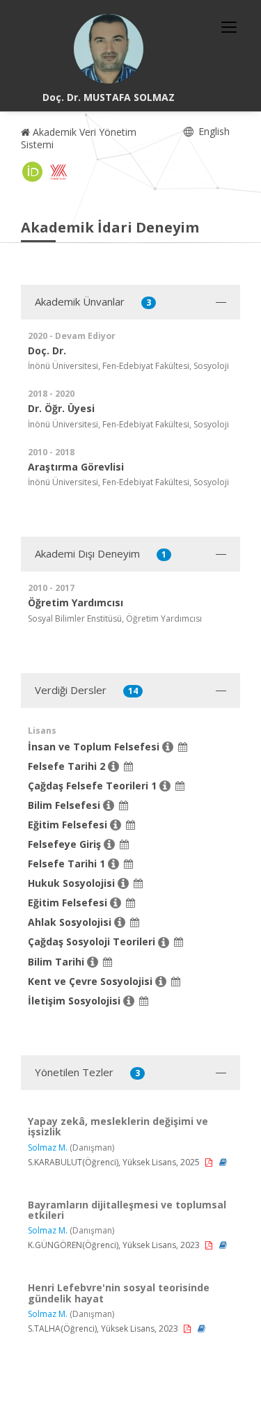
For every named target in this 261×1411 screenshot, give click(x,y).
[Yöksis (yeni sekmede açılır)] (58, 171)
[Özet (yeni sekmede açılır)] (223, 1162)
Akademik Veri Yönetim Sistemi (78, 138)
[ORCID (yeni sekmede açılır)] (33, 171)
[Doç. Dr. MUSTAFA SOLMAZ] (108, 49)
